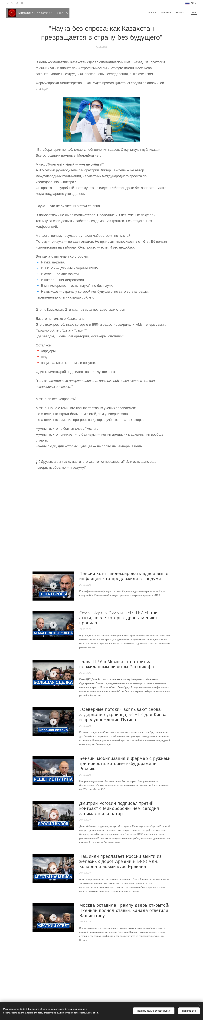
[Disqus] (101, 519)
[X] (12, 3)
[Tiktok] (17, 3)
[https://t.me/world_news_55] (8, 3)
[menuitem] (152, 13)
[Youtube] (22, 3)
